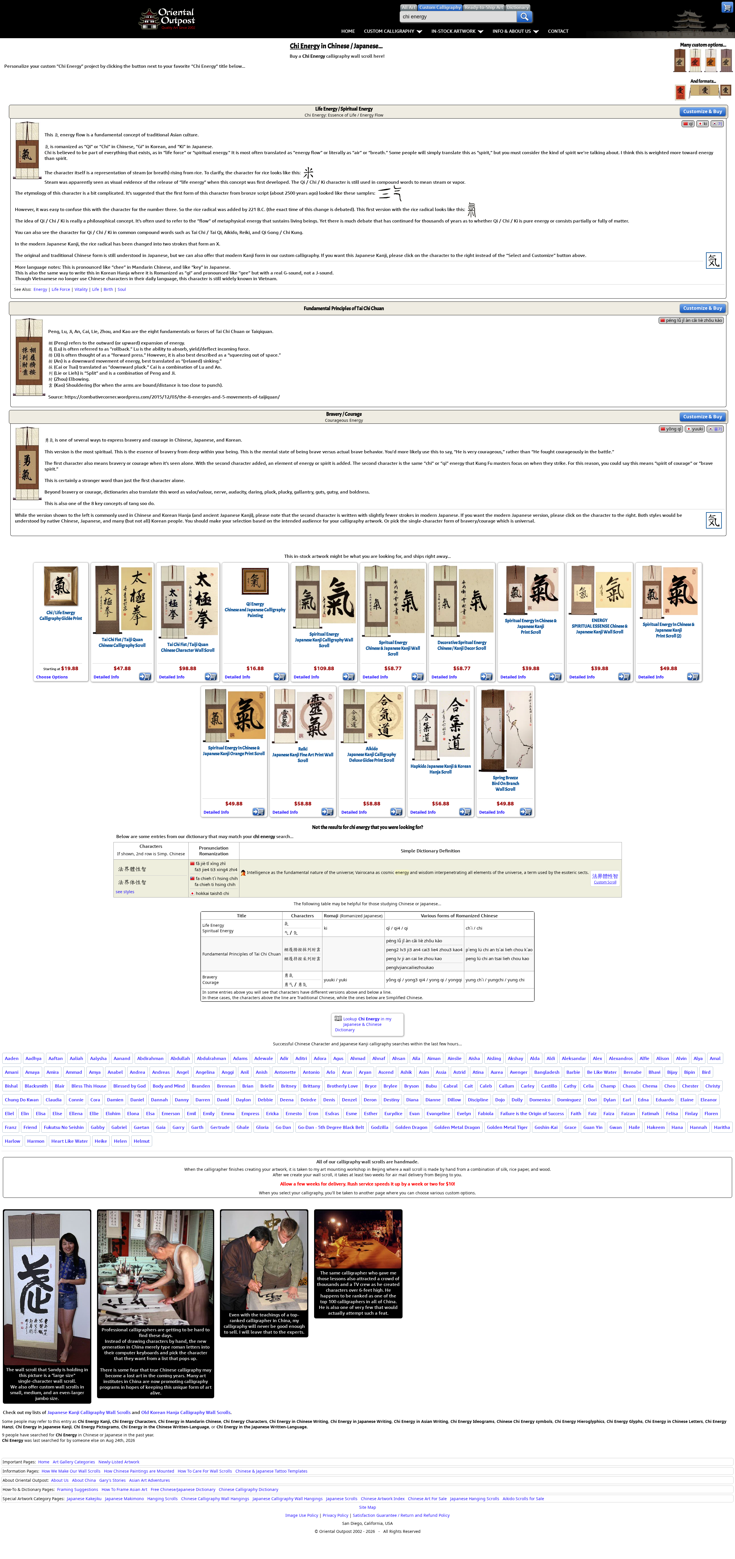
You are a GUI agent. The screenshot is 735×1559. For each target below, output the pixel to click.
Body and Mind (169, 1086)
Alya (698, 1058)
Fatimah (650, 1113)
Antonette (285, 1072)
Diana (412, 1099)
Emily (208, 1113)
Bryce (371, 1086)
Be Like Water (602, 1072)
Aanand (122, 1058)
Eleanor (709, 1099)
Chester (690, 1086)
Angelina (205, 1072)
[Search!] (524, 16)
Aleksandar (574, 1058)
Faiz (592, 1113)
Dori (592, 1099)
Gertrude (220, 1127)
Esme (351, 1113)
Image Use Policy (301, 1515)
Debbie (265, 1099)
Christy (712, 1086)
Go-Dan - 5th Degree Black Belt (331, 1127)
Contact (558, 31)
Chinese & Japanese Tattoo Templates (271, 1471)
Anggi (228, 1072)
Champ (608, 1086)
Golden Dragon (411, 1127)
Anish (262, 1072)
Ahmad (357, 1058)
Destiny (391, 1099)
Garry (178, 1127)
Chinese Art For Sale (427, 1498)
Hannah (698, 1127)
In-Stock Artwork (453, 31)
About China (84, 1480)
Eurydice (393, 1113)
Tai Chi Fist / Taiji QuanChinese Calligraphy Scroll (122, 642)
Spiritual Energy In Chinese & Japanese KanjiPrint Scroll (531, 626)
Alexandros (621, 1058)
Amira (53, 1072)
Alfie (644, 1058)
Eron (313, 1113)
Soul (122, 289)
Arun (347, 1072)
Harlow (12, 1141)
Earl (627, 1099)
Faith (576, 1113)
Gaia (161, 1127)
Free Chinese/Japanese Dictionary (183, 1489)
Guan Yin (593, 1127)
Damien (115, 1099)
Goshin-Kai (546, 1127)
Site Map (367, 1507)
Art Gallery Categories (74, 1462)
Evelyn (464, 1113)
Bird (706, 1072)
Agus (338, 1058)
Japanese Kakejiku (84, 1498)
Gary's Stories (112, 1480)
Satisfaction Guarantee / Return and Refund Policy (401, 1515)
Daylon (243, 1099)
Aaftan (56, 1058)
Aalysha (98, 1058)
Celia (588, 1086)
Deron (370, 1099)
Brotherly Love (342, 1086)
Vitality (81, 289)
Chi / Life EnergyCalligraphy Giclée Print (61, 615)
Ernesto (294, 1113)
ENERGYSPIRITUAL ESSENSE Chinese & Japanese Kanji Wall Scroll (600, 626)
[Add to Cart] (145, 676)
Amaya (32, 1072)
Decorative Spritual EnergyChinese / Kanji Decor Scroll (462, 645)
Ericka (272, 1113)
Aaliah (76, 1058)
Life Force (61, 289)
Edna (643, 1099)
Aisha (474, 1058)
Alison (662, 1058)
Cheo (669, 1086)
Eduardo (665, 1099)
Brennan (226, 1086)
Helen (120, 1141)
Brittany (311, 1086)
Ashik (406, 1072)
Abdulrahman (211, 1058)
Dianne (433, 1099)
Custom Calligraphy (389, 31)
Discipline (478, 1099)
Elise (57, 1113)
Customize (702, 111)
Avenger (518, 1072)
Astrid (459, 1072)
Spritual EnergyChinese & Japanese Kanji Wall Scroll (393, 648)
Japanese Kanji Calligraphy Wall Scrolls (89, 1412)
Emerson (171, 1113)
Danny (182, 1099)
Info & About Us (512, 31)
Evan (414, 1113)
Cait (469, 1086)
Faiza (609, 1113)
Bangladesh (547, 1072)
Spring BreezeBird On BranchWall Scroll (505, 783)
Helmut (142, 1141)
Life (95, 289)
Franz (11, 1127)
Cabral (451, 1086)
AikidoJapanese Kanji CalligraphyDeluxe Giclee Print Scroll (371, 754)
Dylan (610, 1099)
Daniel (137, 1099)
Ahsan (398, 1058)
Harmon (36, 1141)
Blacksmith (36, 1086)
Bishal (11, 1086)
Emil (191, 1113)
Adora (320, 1058)
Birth (108, 289)
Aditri (301, 1058)
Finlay (691, 1113)
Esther (371, 1113)
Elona (133, 1113)
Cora (95, 1099)
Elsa (150, 1113)
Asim (424, 1072)
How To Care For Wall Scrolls (205, 1471)
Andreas (161, 1072)
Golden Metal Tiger (507, 1127)
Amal (715, 1058)
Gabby (98, 1127)
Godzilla (379, 1127)
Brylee (390, 1086)
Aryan (365, 1072)
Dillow (454, 1099)
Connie (76, 1099)
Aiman (434, 1058)
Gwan (616, 1127)
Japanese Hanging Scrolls (474, 1498)
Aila (416, 1058)
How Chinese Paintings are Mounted (139, 1471)
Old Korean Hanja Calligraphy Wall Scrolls (186, 1412)
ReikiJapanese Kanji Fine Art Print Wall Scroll (302, 754)
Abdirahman (150, 1058)
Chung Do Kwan (22, 1099)
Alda (535, 1058)
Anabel (115, 1072)
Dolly (517, 1099)
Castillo (549, 1086)
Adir (284, 1058)
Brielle (267, 1086)
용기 (718, 429)
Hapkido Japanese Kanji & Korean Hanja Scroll (441, 769)
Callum (506, 1086)
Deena (287, 1099)
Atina (478, 1072)
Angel (183, 1072)
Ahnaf (378, 1058)
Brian (248, 1086)
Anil (245, 1072)
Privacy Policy (335, 1515)
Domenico (539, 1099)
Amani (11, 1072)
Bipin (689, 1072)
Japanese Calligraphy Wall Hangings (288, 1498)
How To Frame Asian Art (124, 1489)
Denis (329, 1099)
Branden (201, 1086)
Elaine (687, 1099)
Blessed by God (129, 1086)
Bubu (431, 1086)
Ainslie (455, 1058)
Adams (240, 1058)
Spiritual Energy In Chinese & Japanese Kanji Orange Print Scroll (234, 751)
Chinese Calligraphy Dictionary (248, 1489)
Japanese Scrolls (341, 1498)
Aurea (497, 1072)
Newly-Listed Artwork (118, 1462)
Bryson (411, 1086)
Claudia (54, 1099)
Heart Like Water (69, 1141)
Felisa (672, 1113)
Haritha (722, 1127)
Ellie (94, 1113)
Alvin (681, 1058)
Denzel (349, 1099)
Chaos (629, 1086)
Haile (634, 1127)
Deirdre (308, 1099)
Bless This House (89, 1086)
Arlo (330, 1072)
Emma (228, 1113)
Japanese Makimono (124, 1498)
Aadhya (34, 1058)
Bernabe (633, 1072)
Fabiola (486, 1113)
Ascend (386, 1072)
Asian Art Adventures (149, 1480)
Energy (40, 289)
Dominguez (569, 1099)
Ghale (243, 1127)
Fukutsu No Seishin (64, 1127)
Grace (570, 1127)
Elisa (41, 1113)
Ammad (74, 1072)
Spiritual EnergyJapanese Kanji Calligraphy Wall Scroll (324, 640)
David (223, 1099)
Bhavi (654, 1072)
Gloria (262, 1127)
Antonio (311, 1072)
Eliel (9, 1113)
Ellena (76, 1113)
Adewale (263, 1058)
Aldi (551, 1058)
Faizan (628, 1113)
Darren (203, 1099)
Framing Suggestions (77, 1489)
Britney (288, 1086)
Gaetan (141, 1127)
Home (348, 31)
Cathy (570, 1086)
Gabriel (119, 1127)
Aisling (494, 1058)
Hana (677, 1127)
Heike (101, 1141)
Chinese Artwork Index (383, 1498)
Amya (95, 1072)
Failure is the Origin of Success (532, 1113)
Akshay (515, 1058)
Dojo (500, 1099)
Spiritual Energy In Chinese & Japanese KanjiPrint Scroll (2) (669, 630)
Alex (597, 1058)
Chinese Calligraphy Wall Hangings (215, 1498)
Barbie (573, 1072)
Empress (250, 1113)
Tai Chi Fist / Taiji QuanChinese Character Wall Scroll (187, 647)
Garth (197, 1127)
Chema (650, 1086)
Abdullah (180, 1058)
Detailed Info (106, 677)
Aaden (12, 1058)
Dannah (159, 1099)
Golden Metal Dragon (457, 1127)
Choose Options (52, 677)
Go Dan (283, 1127)
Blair (60, 1086)
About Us (60, 1480)
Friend (30, 1127)
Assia (441, 1072)
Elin (25, 1113)
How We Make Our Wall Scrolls (71, 1471)
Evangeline (438, 1113)
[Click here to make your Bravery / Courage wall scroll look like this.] (27, 497)
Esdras (332, 1113)
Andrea (137, 1072)
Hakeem (656, 1127)
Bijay (672, 1072)
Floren (711, 1113)
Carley (527, 1086)
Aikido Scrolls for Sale (523, 1498)
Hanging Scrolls (162, 1498)
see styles (125, 891)
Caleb (486, 1086)
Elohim (113, 1113)
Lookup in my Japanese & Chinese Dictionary (363, 1024)
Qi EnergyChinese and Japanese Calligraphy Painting (255, 609)
